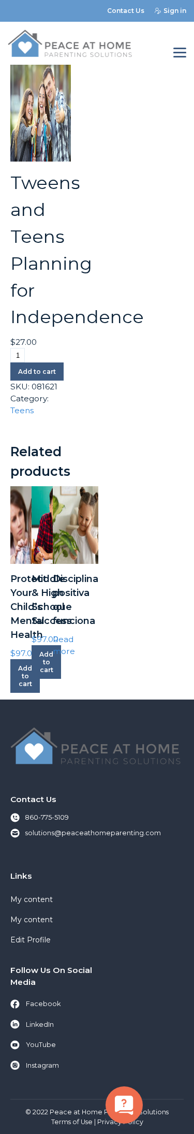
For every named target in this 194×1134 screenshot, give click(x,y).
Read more (64, 645)
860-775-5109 (47, 817)
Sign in (174, 10)
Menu (179, 53)
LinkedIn (40, 1024)
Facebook (43, 1004)
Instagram (42, 1065)
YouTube (41, 1045)
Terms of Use (72, 1122)
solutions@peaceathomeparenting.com (93, 833)
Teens (22, 410)
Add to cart (37, 371)
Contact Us (125, 10)
